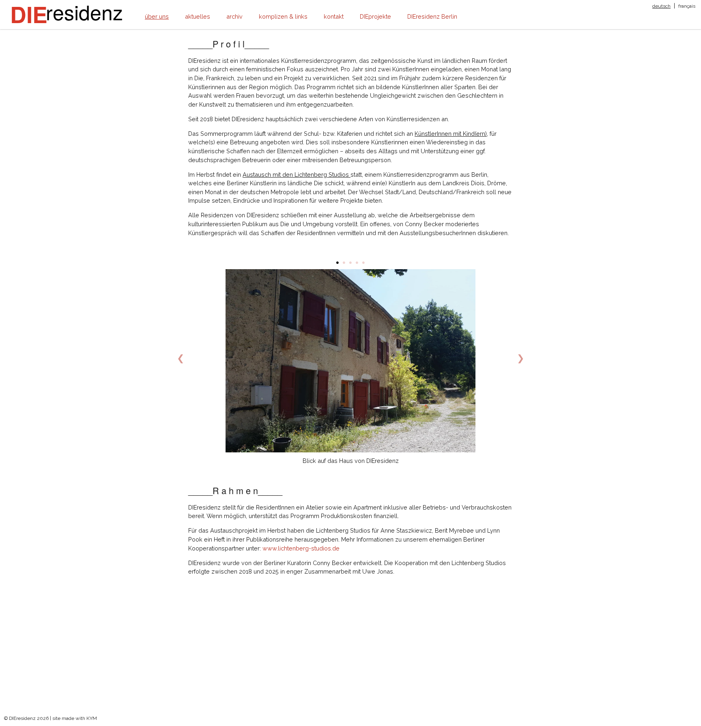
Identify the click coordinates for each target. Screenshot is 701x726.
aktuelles (197, 16)
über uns (157, 16)
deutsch (661, 6)
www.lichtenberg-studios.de (301, 548)
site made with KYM (74, 718)
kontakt (334, 16)
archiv (234, 16)
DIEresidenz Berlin (432, 16)
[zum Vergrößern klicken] (350, 361)
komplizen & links (283, 16)
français (686, 6)
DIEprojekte (375, 16)
